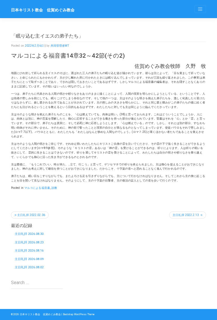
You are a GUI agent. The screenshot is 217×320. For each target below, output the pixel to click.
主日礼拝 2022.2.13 (186, 215)
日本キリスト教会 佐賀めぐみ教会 (43, 10)
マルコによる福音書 (37, 188)
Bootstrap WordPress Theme (79, 314)
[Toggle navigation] (200, 9)
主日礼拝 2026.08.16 (29, 250)
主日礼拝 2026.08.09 (29, 259)
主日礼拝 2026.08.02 (29, 267)
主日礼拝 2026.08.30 (29, 234)
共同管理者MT (60, 45)
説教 (54, 188)
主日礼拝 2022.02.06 (31, 215)
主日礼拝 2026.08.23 (29, 242)
